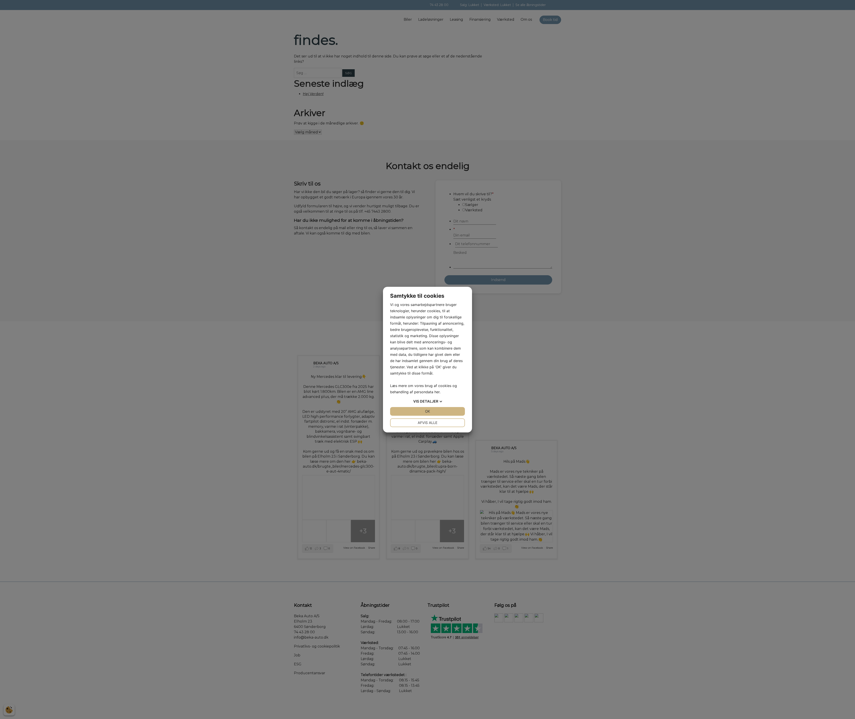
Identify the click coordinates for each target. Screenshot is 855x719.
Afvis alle (428, 422)
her (437, 392)
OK (427, 411)
